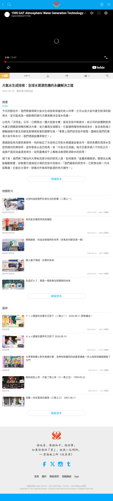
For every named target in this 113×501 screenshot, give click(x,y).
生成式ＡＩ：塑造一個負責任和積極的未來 (48, 280)
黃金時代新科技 (24, 91)
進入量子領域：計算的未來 (40, 260)
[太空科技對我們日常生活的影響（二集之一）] (13, 204)
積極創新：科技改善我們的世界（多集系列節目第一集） (55, 239)
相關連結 (66, 476)
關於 (44, 476)
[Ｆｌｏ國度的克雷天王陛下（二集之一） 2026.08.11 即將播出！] (13, 321)
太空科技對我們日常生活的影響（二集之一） (49, 198)
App (76, 476)
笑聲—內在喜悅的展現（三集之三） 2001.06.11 (51, 397)
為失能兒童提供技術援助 (39, 219)
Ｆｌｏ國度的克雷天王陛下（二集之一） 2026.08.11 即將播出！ (59, 316)
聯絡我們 (54, 476)
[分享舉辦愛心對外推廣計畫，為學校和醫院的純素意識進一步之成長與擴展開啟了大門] (13, 362)
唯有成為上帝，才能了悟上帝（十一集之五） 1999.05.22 (55, 377)
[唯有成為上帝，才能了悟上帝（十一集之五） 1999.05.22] (13, 382)
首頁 (36, 476)
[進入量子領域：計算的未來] (13, 265)
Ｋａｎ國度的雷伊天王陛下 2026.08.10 (46, 336)
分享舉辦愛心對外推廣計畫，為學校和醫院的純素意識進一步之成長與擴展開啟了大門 (68, 358)
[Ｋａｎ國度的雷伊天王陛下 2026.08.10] (13, 341)
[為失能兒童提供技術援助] (13, 224)
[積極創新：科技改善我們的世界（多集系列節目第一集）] (13, 245)
